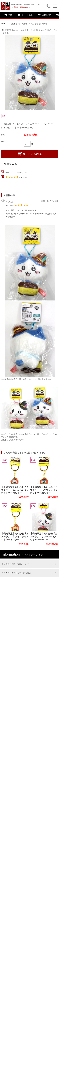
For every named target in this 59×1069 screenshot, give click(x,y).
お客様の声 (46, 15)
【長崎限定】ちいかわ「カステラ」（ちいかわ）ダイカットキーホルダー (15, 490)
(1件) (25, 177)
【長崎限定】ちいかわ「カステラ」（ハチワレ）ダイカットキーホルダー (44, 490)
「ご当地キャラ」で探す (18, 24)
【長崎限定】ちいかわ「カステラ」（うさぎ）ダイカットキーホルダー (15, 536)
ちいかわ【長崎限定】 (40, 24)
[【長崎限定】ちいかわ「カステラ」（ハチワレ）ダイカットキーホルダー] (44, 470)
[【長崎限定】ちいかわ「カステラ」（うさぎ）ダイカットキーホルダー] (15, 517)
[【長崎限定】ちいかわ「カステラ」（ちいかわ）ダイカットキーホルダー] (15, 470)
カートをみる (27, 15)
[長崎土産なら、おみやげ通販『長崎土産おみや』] (5, 3)
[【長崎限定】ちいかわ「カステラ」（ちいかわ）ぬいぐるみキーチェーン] (44, 517)
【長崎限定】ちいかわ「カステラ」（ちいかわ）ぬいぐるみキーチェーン (44, 536)
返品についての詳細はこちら (17, 172)
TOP (10, 15)
